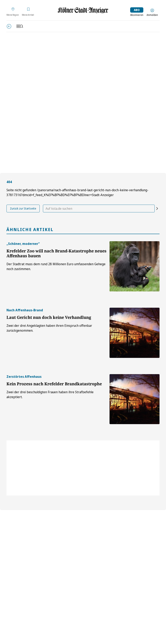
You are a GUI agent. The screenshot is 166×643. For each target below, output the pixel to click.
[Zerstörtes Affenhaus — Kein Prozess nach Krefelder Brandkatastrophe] (135, 399)
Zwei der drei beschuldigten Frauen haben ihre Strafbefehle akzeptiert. (50, 394)
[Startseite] (83, 10)
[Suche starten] (157, 208)
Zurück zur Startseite (23, 208)
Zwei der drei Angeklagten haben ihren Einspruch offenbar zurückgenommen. (49, 328)
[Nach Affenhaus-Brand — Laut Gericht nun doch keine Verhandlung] (135, 333)
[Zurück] (9, 26)
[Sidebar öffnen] (20, 26)
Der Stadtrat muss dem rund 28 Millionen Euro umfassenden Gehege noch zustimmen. (55, 266)
